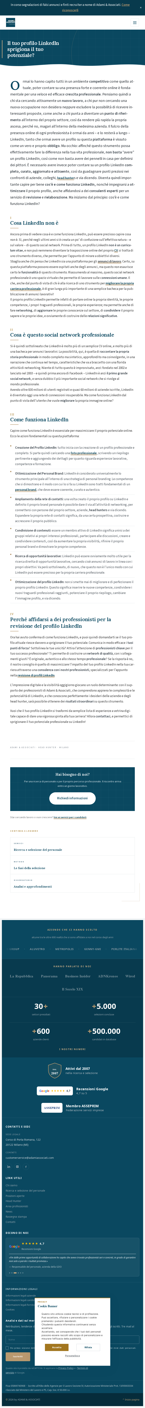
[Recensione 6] (22, 1272)
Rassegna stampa (16, 1216)
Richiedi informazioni (72, 798)
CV (116, 250)
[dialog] (72, 1332)
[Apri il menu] (135, 22)
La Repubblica (21, 976)
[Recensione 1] (9, 1272)
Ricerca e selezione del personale (25, 1190)
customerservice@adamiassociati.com (30, 1157)
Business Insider (77, 976)
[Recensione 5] (20, 1272)
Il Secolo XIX (72, 989)
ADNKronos (108, 976)
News (9, 1211)
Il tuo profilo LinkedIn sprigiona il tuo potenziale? (33, 49)
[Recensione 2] (11, 1272)
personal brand (25, 490)
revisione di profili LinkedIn (36, 675)
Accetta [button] (56, 1347)
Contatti (10, 1222)
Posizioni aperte (15, 1196)
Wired (130, 976)
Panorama (49, 976)
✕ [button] (105, 1303)
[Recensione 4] (18, 1272)
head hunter (65, 178)
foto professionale (84, 453)
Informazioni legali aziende (21, 1295)
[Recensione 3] (15, 1272)
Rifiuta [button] (88, 1347)
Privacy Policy (66, 1368)
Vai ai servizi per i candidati (70, 817)
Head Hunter (13, 1201)
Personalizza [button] (72, 1355)
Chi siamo (11, 1185)
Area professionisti (17, 1206)
